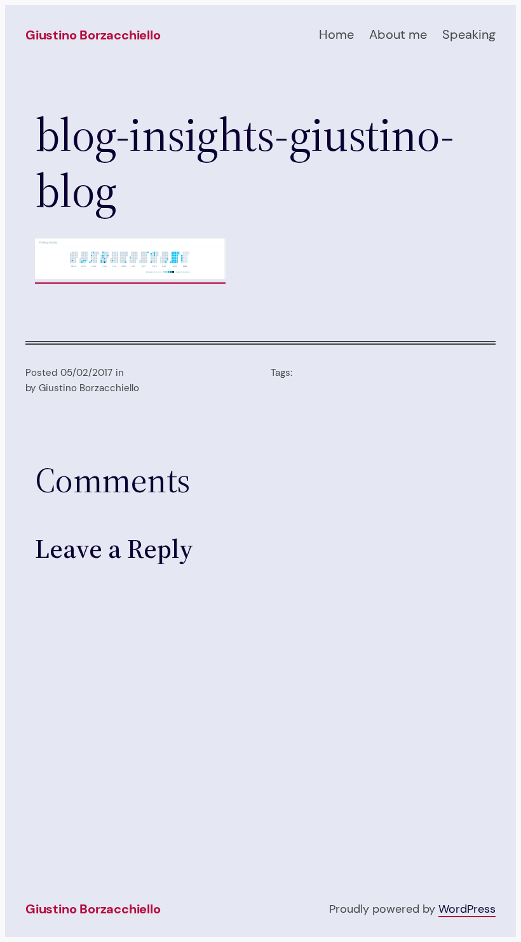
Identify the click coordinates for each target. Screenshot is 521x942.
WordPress (467, 908)
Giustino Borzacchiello (93, 35)
